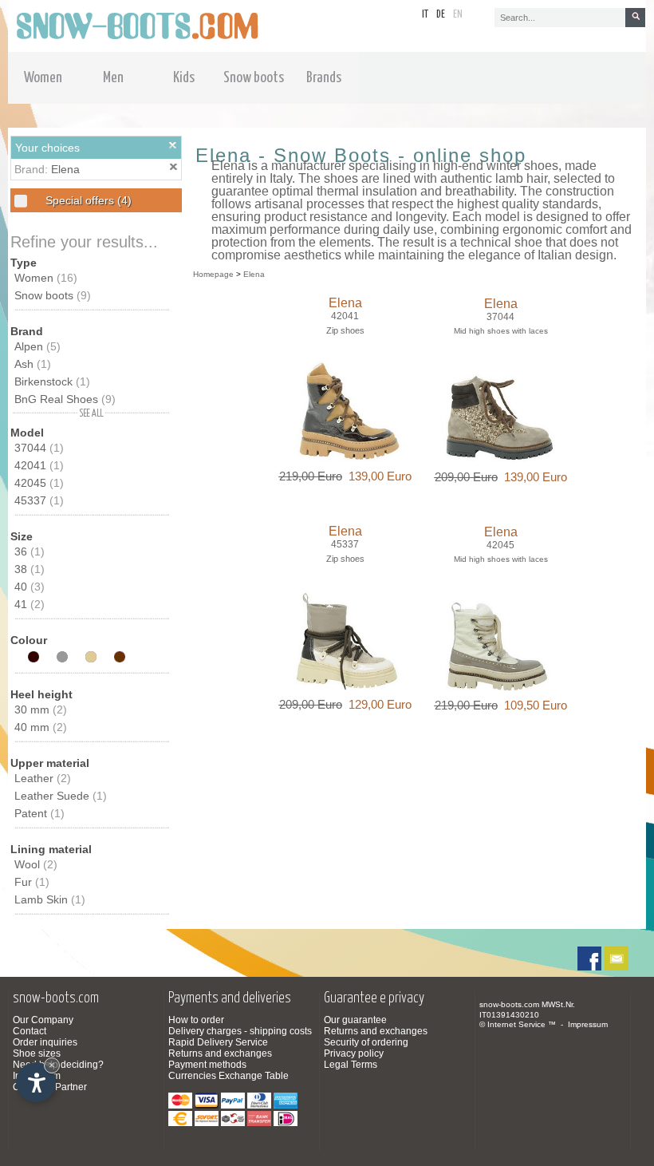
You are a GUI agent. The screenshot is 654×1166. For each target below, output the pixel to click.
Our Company (43, 1020)
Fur (31, 881)
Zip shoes (345, 330)
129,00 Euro (377, 704)
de (440, 15)
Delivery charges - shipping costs (240, 1031)
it (425, 15)
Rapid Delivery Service (218, 1042)
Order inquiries (45, 1042)
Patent (39, 813)
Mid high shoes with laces (501, 330)
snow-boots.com (509, 1004)
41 (29, 604)
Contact (29, 1031)
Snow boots (52, 295)
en (458, 15)
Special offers (87, 200)
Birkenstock (52, 381)
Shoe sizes (37, 1053)
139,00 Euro (377, 476)
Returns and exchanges (220, 1053)
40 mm (40, 727)
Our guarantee (355, 1020)
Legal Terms (350, 1064)
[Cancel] (173, 145)
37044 (39, 447)
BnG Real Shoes (65, 399)
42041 (39, 465)
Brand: (32, 169)
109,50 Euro (532, 705)
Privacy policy (354, 1053)
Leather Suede (60, 795)
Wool (35, 864)
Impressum (588, 1024)
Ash (32, 364)
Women (45, 277)
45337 (39, 500)
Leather (42, 778)
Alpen (37, 346)
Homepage (213, 274)
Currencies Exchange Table (228, 1075)
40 (29, 586)
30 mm (40, 709)
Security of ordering (366, 1042)
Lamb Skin (49, 899)
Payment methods (207, 1064)
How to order (196, 1020)
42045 (39, 482)
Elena (65, 169)
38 (29, 569)
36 (29, 551)
